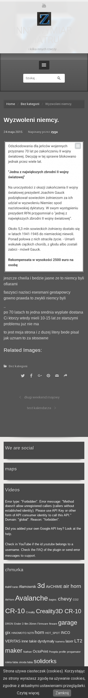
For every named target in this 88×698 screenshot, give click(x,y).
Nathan (27, 651)
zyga (54, 132)
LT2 (78, 640)
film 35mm (30, 623)
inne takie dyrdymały (38, 641)
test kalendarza (39, 408)
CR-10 (15, 611)
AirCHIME (54, 587)
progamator (74, 651)
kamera (60, 641)
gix (8, 632)
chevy (65, 599)
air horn (72, 586)
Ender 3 (18, 623)
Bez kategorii (30, 104)
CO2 (75, 599)
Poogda (53, 651)
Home (10, 104)
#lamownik (27, 587)
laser (69, 641)
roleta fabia (11, 662)
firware (53, 623)
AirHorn (9, 599)
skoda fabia (26, 662)
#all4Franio (11, 586)
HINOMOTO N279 (22, 632)
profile (62, 651)
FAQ (39, 550)
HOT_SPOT (52, 632)
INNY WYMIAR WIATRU (43, 35)
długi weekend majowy (42, 397)
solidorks (45, 661)
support (29, 555)
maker (13, 650)
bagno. (53, 599)
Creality (30, 612)
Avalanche (31, 598)
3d (41, 585)
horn (39, 632)
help (8, 534)
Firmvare (42, 623)
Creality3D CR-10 (58, 611)
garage (67, 622)
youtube (49, 544)
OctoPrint (40, 651)
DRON (9, 623)
